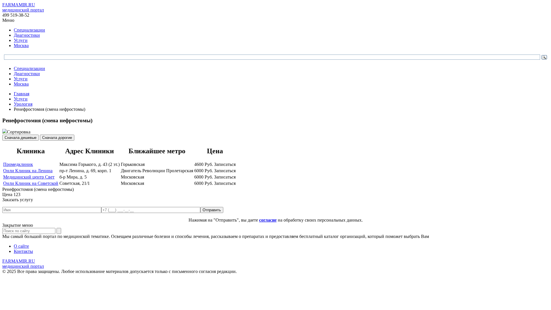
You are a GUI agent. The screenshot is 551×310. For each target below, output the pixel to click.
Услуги (21, 40)
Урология (23, 104)
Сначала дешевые (20, 137)
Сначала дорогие (57, 137)
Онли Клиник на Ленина (28, 170)
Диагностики (27, 35)
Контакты (23, 251)
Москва (21, 45)
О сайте (21, 246)
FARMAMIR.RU (23, 7)
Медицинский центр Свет (29, 177)
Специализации (29, 30)
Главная (21, 93)
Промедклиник (18, 164)
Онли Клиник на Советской (30, 183)
